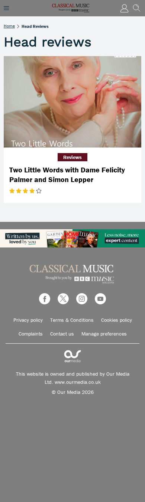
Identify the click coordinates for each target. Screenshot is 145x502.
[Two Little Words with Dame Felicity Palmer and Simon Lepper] (72, 102)
